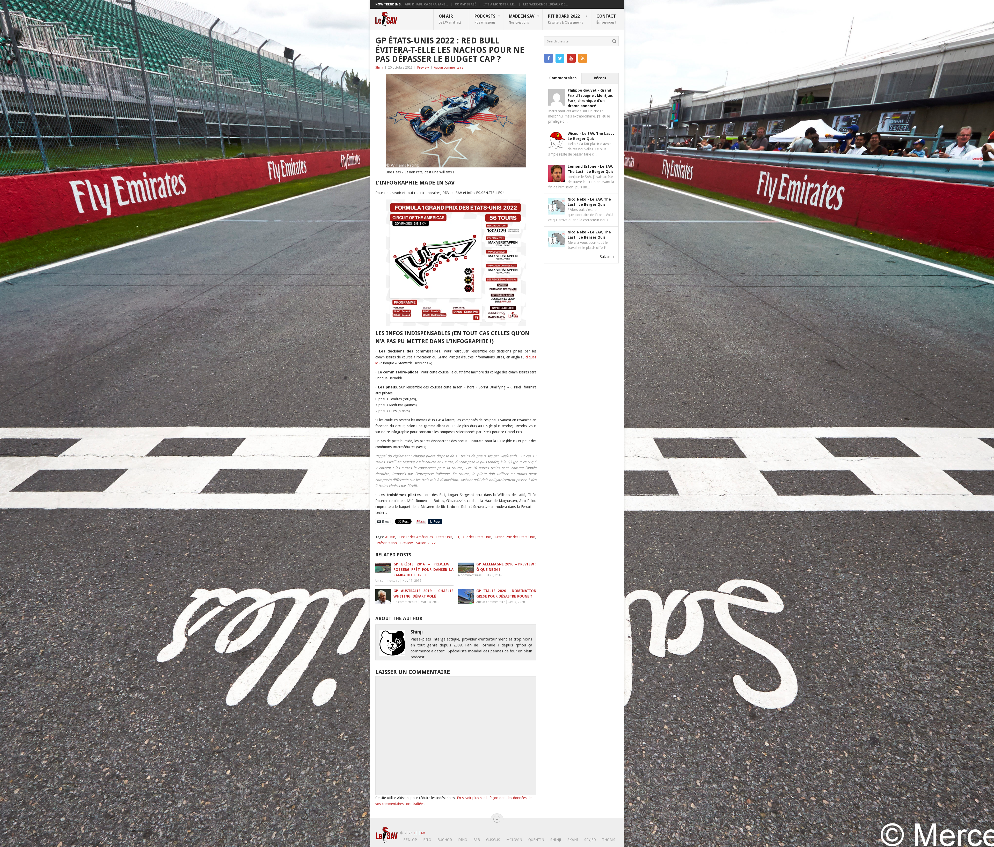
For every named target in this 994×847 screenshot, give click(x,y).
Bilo (427, 840)
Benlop (410, 840)
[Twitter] (560, 58)
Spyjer (590, 840)
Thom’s (608, 840)
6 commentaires (469, 575)
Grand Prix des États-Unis (515, 537)
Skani (572, 840)
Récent (600, 78)
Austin (390, 537)
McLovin (514, 840)
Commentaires (562, 78)
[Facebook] (548, 58)
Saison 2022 (426, 543)
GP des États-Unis (477, 537)
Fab (476, 840)
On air (450, 19)
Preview (423, 67)
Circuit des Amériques (416, 537)
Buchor (444, 840)
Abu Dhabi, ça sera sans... (426, 4)
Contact (606, 19)
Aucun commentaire (448, 67)
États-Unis (444, 537)
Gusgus (493, 840)
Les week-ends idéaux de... (545, 4)
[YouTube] (571, 58)
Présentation (387, 543)
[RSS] (582, 58)
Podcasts (484, 19)
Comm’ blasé (465, 4)
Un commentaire (387, 581)
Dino (462, 840)
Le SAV (419, 833)
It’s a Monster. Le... (499, 4)
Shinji (379, 67)
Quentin (536, 840)
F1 (457, 537)
